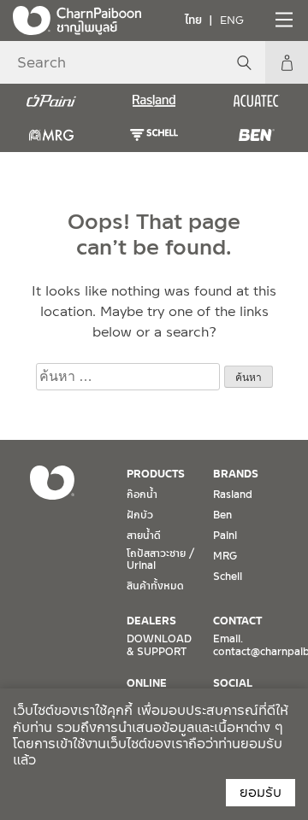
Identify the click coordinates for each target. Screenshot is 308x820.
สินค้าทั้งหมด (155, 586)
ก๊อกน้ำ (142, 494)
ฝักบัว (140, 515)
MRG (225, 556)
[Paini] (51, 101)
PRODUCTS (156, 474)
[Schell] (154, 135)
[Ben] (256, 135)
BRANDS (235, 474)
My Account (286, 62)
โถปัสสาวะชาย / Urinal (160, 559)
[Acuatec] (256, 101)
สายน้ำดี (144, 535)
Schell (227, 576)
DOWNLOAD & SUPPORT (159, 645)
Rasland (232, 494)
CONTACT (237, 621)
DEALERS (151, 621)
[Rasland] (154, 101)
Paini (225, 535)
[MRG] (51, 135)
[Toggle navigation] (282, 19)
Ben (222, 515)
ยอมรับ (260, 792)
